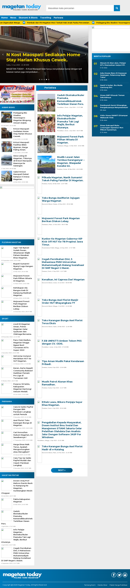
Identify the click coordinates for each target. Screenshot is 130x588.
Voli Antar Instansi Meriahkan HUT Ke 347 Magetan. (22, 358)
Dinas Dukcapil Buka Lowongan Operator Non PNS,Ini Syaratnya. (111, 127)
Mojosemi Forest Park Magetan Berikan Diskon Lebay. (21, 305)
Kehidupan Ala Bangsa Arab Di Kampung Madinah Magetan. (22, 291)
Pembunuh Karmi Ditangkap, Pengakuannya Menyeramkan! (114, 106)
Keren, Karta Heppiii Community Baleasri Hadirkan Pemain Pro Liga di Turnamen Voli (23, 373)
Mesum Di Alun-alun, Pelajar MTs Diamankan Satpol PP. (113, 64)
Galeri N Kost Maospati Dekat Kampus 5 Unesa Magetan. (21, 175)
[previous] (3, 54)
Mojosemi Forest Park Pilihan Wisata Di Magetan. (22, 278)
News (13, 17)
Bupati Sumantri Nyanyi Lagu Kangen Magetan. (23, 266)
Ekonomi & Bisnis (28, 17)
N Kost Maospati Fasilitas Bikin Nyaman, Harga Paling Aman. (41, 57)
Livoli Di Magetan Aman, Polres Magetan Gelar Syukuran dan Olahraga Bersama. (22, 329)
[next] (85, 54)
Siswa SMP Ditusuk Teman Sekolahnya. (112, 96)
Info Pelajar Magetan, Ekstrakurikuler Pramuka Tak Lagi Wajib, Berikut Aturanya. (15, 536)
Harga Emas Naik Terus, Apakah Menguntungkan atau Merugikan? (21, 448)
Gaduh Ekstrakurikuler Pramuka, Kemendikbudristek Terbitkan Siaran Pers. (16, 517)
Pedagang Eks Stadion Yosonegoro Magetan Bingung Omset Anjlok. (22, 118)
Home (4, 17)
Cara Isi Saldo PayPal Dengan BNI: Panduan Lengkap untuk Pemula (23, 411)
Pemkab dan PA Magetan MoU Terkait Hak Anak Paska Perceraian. (45, 23)
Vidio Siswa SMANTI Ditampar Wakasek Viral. (114, 116)
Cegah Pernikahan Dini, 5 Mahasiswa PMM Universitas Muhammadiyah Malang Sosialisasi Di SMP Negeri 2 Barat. (16, 554)
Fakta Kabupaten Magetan (21, 500)
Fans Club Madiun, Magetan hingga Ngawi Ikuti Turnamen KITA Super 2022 (22, 345)
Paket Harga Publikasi (118, 585)
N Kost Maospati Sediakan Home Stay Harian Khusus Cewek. (22, 132)
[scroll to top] (123, 584)
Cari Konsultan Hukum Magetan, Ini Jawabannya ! (23, 434)
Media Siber (102, 585)
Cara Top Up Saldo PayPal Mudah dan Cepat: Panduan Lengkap (22, 462)
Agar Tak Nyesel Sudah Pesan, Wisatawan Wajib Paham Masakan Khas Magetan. (21, 253)
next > (61, 470)
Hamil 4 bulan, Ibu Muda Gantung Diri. (111, 86)
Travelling (45, 17)
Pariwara (58, 17)
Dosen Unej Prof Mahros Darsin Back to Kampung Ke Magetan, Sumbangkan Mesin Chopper (16, 487)
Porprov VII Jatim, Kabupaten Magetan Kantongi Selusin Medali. (22, 388)
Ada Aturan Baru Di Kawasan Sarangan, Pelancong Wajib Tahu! (113, 75)
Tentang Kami (89, 585)
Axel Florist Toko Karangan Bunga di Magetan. (22, 422)
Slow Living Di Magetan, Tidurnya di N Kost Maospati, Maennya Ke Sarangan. (22, 161)
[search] (117, 8)
